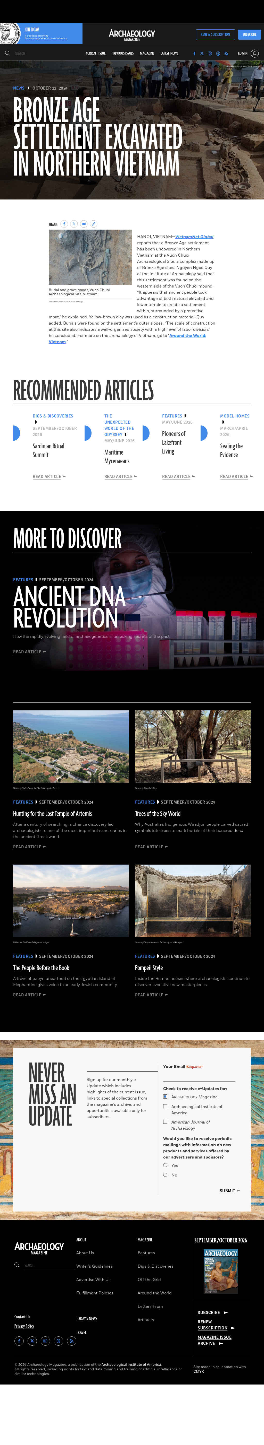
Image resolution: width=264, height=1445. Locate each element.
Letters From (150, 1306)
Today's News (86, 1319)
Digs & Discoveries (156, 1266)
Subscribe (249, 34)
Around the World (155, 1293)
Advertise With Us (93, 1280)
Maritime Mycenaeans (116, 457)
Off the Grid (149, 1280)
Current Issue (96, 53)
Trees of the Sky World (157, 814)
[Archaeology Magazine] (39, 1254)
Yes (174, 1166)
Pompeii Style (149, 968)
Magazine (194, 1097)
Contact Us (22, 1317)
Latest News (169, 53)
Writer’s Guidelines (94, 1266)
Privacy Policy (24, 1326)
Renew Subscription (215, 34)
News (18, 88)
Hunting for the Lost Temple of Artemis (52, 814)
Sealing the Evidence (231, 451)
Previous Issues (123, 53)
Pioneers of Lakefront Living (173, 442)
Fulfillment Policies (94, 1293)
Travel (81, 1333)
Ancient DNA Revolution (69, 608)
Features (146, 1253)
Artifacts (146, 1320)
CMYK (198, 1371)
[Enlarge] (125, 236)
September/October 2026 (220, 1240)
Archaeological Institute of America (196, 1110)
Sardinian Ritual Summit (48, 451)
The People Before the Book (41, 968)
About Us (85, 1253)
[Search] (7, 53)
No (174, 1175)
